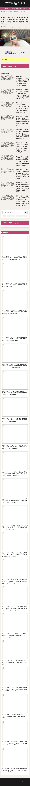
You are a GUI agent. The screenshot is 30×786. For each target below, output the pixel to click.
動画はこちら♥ (15, 52)
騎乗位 (9, 215)
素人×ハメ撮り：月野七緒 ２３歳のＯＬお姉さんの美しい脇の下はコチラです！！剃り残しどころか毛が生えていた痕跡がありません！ (22, 94)
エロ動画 (10, 11)
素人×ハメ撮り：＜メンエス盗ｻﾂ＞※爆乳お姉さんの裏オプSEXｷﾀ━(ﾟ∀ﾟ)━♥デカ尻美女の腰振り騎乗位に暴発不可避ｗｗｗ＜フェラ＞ (14, 312)
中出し (25, 215)
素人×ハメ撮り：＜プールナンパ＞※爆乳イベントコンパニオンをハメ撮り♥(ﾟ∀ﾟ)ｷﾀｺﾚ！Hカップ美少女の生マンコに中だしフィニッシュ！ (22, 107)
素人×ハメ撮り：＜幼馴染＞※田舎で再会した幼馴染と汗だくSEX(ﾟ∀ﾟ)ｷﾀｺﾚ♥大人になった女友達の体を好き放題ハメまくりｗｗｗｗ (14, 554)
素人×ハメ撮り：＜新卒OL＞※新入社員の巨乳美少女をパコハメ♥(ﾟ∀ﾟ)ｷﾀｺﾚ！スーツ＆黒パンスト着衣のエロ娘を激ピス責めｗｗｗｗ (14, 419)
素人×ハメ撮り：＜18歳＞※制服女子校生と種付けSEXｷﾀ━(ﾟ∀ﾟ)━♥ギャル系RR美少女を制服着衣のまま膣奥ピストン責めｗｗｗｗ (14, 392)
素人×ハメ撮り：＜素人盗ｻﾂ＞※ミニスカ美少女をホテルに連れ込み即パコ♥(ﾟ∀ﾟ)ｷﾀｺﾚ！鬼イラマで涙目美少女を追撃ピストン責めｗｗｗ (14, 339)
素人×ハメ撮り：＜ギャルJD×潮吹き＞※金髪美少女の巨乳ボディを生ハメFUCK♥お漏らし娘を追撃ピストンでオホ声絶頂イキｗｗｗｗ (14, 635)
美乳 (26, 28)
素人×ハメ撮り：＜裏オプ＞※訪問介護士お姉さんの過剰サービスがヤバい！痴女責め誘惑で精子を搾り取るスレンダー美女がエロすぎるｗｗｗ (14, 365)
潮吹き (20, 28)
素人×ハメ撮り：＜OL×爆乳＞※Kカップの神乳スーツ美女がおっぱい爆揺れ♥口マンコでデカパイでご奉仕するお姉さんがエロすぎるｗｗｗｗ (22, 81)
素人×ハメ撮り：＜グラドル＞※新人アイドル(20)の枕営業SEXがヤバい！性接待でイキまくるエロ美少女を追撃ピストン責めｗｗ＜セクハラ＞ (14, 258)
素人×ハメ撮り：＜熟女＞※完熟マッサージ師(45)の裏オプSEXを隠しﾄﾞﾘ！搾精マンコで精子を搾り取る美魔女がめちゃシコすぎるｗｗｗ (22, 160)
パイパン (4, 28)
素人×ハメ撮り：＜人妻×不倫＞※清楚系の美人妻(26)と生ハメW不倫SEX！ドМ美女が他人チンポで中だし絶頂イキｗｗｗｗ (14, 716)
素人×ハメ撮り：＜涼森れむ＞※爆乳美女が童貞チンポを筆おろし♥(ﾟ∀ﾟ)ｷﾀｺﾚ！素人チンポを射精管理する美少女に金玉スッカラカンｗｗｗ (22, 200)
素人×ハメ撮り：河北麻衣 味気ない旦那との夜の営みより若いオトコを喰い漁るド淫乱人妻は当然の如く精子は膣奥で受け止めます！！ (22, 134)
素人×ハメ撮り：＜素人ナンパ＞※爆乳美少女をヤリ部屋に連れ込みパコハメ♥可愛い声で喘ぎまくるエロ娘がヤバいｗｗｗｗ (14, 285)
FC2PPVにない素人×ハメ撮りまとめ (15, 3)
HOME (4, 11)
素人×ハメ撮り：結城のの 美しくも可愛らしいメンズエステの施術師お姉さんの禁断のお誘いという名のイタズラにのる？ (22, 120)
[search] (26, 212)
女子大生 (13, 28)
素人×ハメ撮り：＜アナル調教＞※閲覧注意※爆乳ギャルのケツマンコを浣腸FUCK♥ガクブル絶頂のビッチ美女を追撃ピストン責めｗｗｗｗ (14, 473)
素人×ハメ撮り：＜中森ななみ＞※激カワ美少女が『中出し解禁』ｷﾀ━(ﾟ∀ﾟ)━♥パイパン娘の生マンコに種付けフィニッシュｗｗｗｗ (14, 446)
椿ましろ (17, 28)
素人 (24, 28)
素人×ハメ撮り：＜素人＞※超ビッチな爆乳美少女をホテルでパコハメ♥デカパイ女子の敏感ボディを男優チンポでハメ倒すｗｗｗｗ (22, 174)
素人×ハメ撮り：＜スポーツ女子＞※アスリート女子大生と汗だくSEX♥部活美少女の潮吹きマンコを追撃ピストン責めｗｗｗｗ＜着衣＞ (14, 500)
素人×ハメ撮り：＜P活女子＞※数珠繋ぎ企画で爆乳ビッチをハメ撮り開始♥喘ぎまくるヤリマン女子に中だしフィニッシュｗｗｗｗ (15, 527)
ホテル (13, 215)
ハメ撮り (8, 28)
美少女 (4, 215)
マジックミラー (19, 215)
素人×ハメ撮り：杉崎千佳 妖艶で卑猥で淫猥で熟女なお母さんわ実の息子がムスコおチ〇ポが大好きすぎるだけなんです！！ (22, 187)
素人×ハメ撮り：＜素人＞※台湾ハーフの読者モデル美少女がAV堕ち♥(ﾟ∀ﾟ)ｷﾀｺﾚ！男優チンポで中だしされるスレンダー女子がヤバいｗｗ (22, 147)
